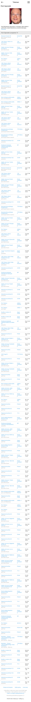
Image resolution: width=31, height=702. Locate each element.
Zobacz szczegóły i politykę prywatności (15, 693)
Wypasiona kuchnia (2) (6, 408)
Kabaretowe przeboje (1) (7, 289)
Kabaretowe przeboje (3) (7, 298)
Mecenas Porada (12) (6, 167)
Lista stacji (25, 687)
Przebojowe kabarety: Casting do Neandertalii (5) (7, 424)
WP (18, 145)
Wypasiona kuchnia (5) (6, 575)
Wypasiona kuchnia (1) (6, 333)
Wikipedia (3, 29)
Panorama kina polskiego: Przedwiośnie (7, 130)
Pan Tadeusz (4, 58)
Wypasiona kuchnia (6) (6, 606)
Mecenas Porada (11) (6, 86)
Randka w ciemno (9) (6, 650)
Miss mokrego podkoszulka (7, 97)
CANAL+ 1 (19, 101)
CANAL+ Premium (19, 98)
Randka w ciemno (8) (6, 316)
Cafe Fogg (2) (4, 354)
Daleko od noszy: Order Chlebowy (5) (6, 53)
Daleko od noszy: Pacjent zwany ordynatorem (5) (7, 561)
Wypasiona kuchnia (5, 349)
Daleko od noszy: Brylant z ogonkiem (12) (7, 339)
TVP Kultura (19, 129)
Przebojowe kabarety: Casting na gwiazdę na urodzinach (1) (6, 146)
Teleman (16, 2)
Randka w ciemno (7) (6, 312)
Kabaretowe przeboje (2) (7, 294)
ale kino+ (19, 623)
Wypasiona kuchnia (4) (6, 534)
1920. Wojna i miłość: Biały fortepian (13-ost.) (7, 257)
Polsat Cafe (19, 627)
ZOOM (18, 140)
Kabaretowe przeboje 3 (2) (7, 140)
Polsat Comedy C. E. (19, 48)
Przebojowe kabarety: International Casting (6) (6, 273)
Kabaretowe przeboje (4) (7, 268)
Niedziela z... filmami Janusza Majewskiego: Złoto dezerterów (8, 638)
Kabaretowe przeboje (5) (7, 682)
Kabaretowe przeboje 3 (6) (7, 157)
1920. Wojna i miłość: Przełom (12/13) (6, 191)
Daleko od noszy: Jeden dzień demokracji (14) (6, 389)
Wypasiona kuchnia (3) (6, 471)
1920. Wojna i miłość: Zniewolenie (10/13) (6, 64)
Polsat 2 (19, 349)
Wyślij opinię (18, 687)
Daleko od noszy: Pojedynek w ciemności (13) (7, 344)
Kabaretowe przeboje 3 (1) (7, 202)
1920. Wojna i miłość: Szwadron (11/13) (6, 118)
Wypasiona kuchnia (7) (6, 654)
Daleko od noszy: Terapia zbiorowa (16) (7, 456)
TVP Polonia (20, 354)
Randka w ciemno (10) (6, 659)
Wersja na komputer (8, 687)
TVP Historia (19, 42)
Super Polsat (18, 251)
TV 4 (18, 413)
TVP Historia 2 (19, 64)
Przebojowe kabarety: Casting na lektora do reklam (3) (7, 322)
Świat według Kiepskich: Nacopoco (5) (6, 418)
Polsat (18, 333)
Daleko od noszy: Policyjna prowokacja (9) (7, 185)
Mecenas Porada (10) (6, 36)
